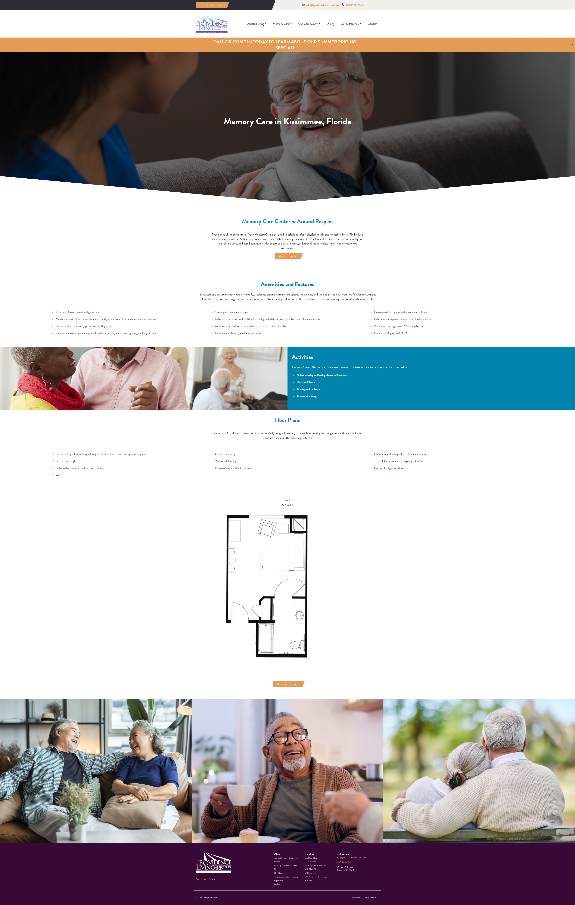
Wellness (277, 884)
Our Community (308, 23)
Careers (308, 880)
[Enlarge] (334, 513)
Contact (372, 23)
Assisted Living (255, 23)
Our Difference (350, 23)
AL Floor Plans (311, 858)
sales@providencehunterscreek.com (323, 5)
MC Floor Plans (311, 869)
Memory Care (281, 23)
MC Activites (310, 873)
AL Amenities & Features (315, 865)
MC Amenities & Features (316, 876)
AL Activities (310, 861)
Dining (330, 23)
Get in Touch (287, 256)
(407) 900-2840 (354, 5)
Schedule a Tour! (212, 5)
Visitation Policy (205, 879)
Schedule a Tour (287, 684)
